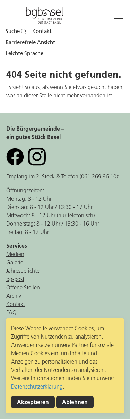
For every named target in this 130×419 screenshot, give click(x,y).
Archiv (13, 295)
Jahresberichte (23, 270)
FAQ (11, 312)
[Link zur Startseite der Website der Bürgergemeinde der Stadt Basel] (45, 16)
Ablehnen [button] (75, 402)
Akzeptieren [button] (33, 402)
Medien (15, 254)
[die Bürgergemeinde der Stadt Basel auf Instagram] (37, 156)
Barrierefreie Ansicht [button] (30, 42)
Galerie (14, 262)
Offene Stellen (23, 287)
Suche (13, 31)
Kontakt (42, 31)
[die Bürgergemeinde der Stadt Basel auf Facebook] (15, 156)
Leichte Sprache (24, 53)
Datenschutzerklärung (37, 386)
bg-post (15, 279)
